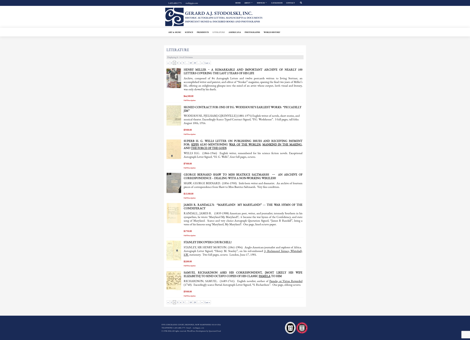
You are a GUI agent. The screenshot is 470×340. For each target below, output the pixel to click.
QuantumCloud (215, 331)
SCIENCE (189, 32)
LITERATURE (218, 32)
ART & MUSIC (174, 32)
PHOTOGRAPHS (252, 32)
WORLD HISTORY (272, 32)
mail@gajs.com (198, 328)
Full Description (190, 100)
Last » (207, 62)
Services (261, 3)
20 (195, 62)
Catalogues (276, 3)
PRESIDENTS (203, 32)
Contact (290, 3)
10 (191, 62)
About (247, 3)
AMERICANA (235, 32)
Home (238, 3)
